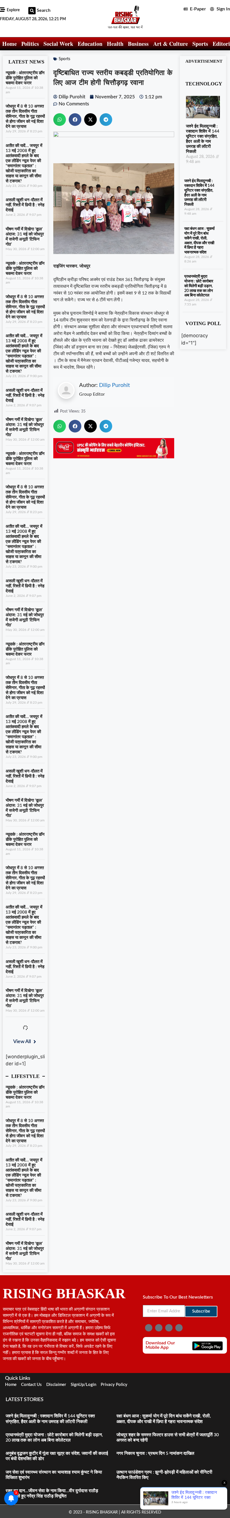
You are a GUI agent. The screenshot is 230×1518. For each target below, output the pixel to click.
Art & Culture (170, 44)
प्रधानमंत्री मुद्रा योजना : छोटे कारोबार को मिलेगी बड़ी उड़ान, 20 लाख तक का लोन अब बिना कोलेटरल (198, 286)
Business (138, 44)
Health (115, 44)
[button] (32, 10)
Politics (30, 44)
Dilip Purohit (114, 385)
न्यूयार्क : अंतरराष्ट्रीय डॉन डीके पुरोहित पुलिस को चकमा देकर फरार (25, 78)
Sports (200, 44)
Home (9, 44)
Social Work (58, 44)
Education (90, 44)
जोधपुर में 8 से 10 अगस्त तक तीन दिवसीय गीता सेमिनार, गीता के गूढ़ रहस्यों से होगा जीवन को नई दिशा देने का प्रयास (25, 116)
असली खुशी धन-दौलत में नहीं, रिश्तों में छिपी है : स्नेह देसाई (25, 205)
